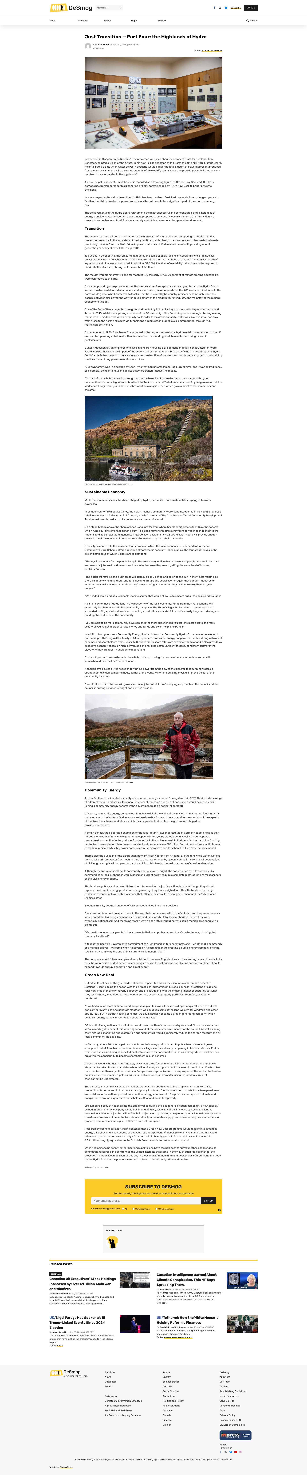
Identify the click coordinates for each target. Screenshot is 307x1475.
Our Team (225, 1381)
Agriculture (169, 1396)
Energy (167, 1376)
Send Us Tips (227, 1400)
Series (108, 1386)
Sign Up (208, 1201)
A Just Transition (212, 51)
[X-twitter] (220, 7)
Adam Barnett (59, 1332)
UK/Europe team (166, 1209)
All (126, 1209)
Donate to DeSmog (230, 1405)
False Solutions (171, 1405)
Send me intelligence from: (105, 1209)
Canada (167, 1415)
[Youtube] (235, 1452)
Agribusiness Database (118, 1405)
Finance (167, 1420)
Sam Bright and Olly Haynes (173, 1327)
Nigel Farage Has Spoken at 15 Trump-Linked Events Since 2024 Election (77, 1323)
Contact (224, 1386)
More (160, 20)
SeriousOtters (66, 1467)
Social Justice (171, 1391)
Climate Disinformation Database (123, 1400)
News (108, 1376)
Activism (168, 1410)
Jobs (222, 1410)
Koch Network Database (118, 1410)
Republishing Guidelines (233, 1391)
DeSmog (80, 7)
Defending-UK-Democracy (178, 1337)
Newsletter (226, 1447)
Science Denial (171, 1381)
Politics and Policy (173, 1400)
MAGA (60, 1346)
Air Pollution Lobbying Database (123, 1415)
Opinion (167, 1424)
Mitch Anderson (60, 1293)
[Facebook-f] (214, 7)
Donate (251, 7)
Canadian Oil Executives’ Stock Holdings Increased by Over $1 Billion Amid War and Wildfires (82, 1284)
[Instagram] (240, 1452)
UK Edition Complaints (232, 1424)
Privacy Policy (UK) (230, 1420)
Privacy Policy (227, 1415)
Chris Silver (102, 44)
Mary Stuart (165, 1289)
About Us (225, 1376)
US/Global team (142, 1209)
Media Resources (229, 1396)
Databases (111, 1381)
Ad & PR (167, 1386)
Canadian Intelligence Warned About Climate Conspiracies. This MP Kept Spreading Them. (187, 1280)
